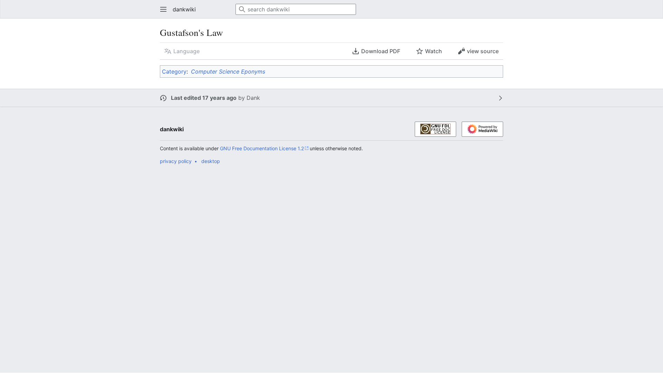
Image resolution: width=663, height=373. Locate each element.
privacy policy (176, 161)
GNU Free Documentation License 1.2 (262, 148)
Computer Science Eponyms (228, 71)
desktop (210, 161)
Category (174, 71)
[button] (161, 9)
